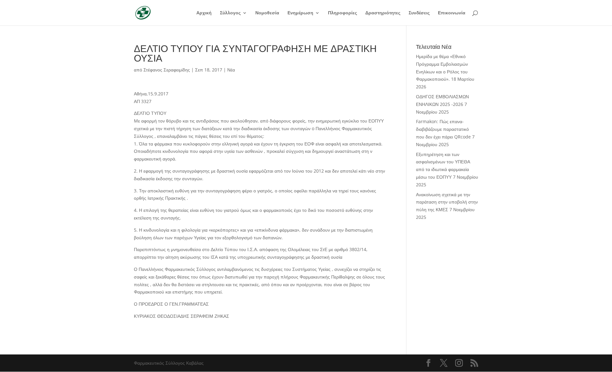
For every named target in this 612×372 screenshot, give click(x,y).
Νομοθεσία (267, 13)
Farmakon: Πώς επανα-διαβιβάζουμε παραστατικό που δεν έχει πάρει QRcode (443, 129)
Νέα (231, 70)
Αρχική (204, 13)
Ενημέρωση (300, 13)
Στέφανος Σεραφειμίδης (166, 70)
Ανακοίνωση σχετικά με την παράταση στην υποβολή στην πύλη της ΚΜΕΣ (447, 202)
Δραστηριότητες (382, 13)
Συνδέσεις (419, 13)
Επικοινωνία (451, 13)
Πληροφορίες (342, 13)
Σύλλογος (230, 13)
